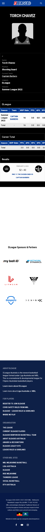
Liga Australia (23, 391)
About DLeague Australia (14, 439)
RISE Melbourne (9, 474)
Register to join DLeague (14, 404)
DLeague (6, 470)
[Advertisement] (22, 214)
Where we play (9, 415)
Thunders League (10, 477)
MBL (34, 391)
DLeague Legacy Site (12, 446)
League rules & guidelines (14, 450)
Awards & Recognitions (13, 442)
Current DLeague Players (14, 431)
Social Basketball (11, 481)
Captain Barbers (9, 76)
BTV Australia (9, 485)
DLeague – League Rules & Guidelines (19, 411)
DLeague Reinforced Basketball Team (19, 435)
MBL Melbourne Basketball (15, 463)
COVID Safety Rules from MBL (15, 407)
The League (8, 428)
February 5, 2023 (22, 166)
